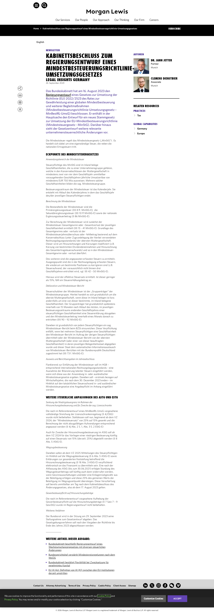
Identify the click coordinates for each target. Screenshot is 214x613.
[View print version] (20, 102)
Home (36, 28)
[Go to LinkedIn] (145, 585)
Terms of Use (74, 585)
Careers (154, 20)
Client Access (119, 585)
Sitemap (132, 585)
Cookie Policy (104, 585)
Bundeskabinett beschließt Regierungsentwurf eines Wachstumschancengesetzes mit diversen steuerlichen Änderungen (77, 547)
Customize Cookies (153, 598)
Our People (81, 20)
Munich (154, 67)
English (40, 42)
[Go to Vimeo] (178, 585)
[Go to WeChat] (171, 585)
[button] (36, 5)
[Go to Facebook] (165, 585)
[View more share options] (20, 88)
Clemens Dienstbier (164, 78)
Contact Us (38, 585)
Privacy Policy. (11, 599)
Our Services (62, 20)
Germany (142, 128)
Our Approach (101, 20)
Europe (141, 133)
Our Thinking (121, 20)
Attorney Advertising (56, 585)
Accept (177, 598)
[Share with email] (20, 95)
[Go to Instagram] (158, 585)
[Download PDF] (20, 109)
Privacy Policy (89, 585)
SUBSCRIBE (174, 28)
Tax (139, 115)
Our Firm (139, 20)
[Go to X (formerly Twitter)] (152, 585)
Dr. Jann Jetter (161, 60)
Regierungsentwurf (58, 95)
